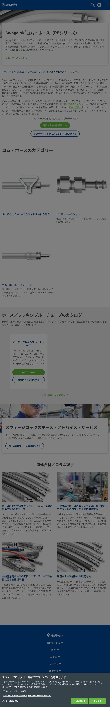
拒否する (97, 701)
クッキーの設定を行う (11, 701)
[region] (55, 690)
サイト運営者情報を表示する (39, 695)
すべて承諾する (79, 701)
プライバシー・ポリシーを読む (14, 691)
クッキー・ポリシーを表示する (15, 695)
